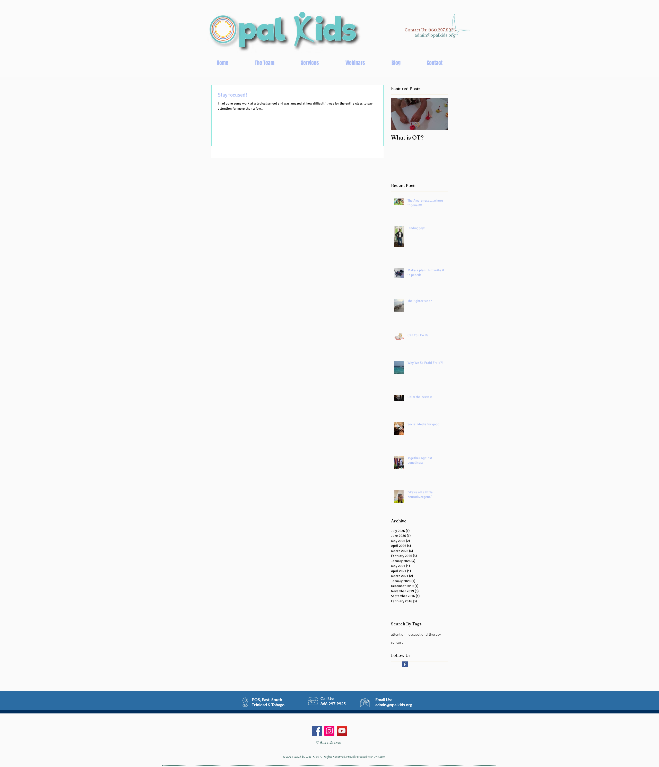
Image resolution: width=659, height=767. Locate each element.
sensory (397, 642)
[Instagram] (329, 731)
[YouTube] (342, 731)
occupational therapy (425, 634)
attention (398, 634)
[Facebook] (317, 731)
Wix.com (379, 757)
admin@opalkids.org (435, 35)
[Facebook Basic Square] (405, 664)
